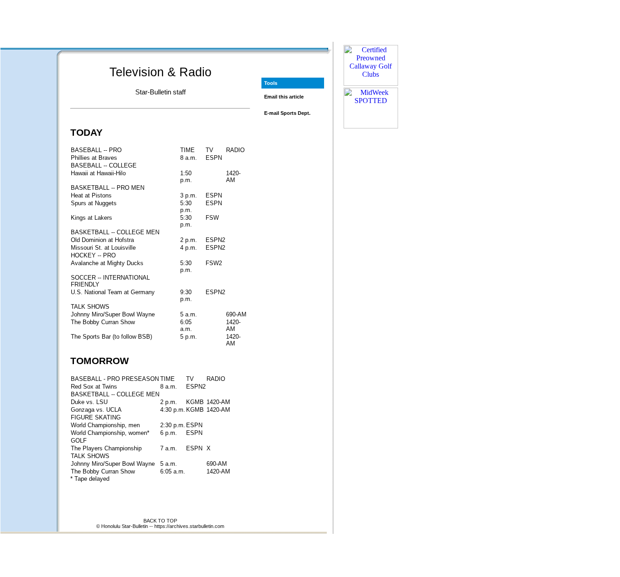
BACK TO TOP (160, 520)
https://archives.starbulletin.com (189, 526)
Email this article (284, 96)
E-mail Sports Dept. (287, 113)
